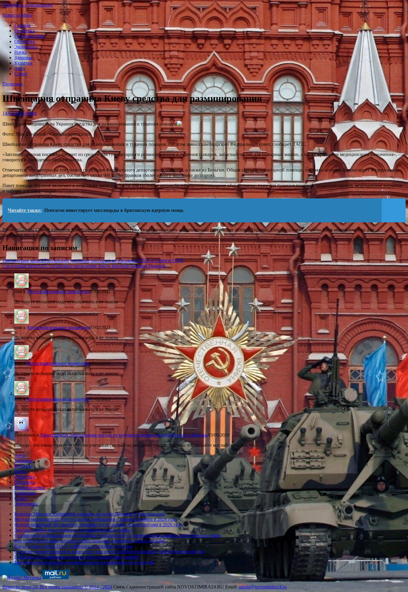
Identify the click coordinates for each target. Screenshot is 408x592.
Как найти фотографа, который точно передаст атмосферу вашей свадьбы (89, 540)
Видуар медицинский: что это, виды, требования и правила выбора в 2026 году (95, 519)
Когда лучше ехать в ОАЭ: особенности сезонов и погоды (73, 546)
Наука (20, 52)
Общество (24, 41)
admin (31, 113)
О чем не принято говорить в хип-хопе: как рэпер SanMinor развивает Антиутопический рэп (109, 551)
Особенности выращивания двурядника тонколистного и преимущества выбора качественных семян (117, 535)
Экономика (25, 46)
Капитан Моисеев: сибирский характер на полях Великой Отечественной (89, 513)
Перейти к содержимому (27, 4)
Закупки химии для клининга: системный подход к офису (73, 530)
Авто (19, 68)
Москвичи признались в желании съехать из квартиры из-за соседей (84, 562)
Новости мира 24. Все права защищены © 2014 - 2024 (57, 586)
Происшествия (29, 36)
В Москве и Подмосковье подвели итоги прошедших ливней (76, 556)
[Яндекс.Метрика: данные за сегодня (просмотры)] (21, 577)
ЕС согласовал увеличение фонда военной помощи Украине (83, 265)
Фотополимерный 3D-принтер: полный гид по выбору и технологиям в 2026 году (98, 524)
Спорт (20, 73)
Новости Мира (17, 15)
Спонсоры (25, 492)
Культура (23, 62)
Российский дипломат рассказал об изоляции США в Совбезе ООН (92, 260)
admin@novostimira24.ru (263, 586)
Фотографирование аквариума (58, 291)
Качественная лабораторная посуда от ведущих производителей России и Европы (124, 435)
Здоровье (23, 57)
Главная (22, 25)
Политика (24, 30)
